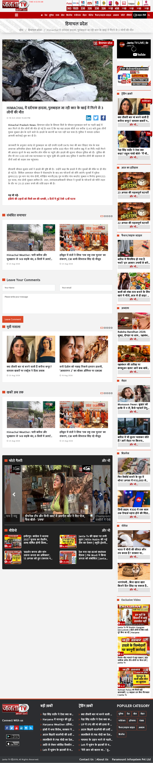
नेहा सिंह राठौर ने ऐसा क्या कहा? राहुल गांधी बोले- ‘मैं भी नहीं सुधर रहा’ (132, 152)
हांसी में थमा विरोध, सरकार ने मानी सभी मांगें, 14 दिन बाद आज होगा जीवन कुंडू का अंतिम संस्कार (58, 729)
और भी (106, 461)
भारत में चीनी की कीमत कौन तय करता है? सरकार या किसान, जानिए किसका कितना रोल (133, 551)
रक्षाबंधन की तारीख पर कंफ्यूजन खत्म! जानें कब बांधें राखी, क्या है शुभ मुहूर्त (132, 366)
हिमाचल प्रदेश (35, 30)
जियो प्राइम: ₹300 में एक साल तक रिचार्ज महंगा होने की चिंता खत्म (133, 511)
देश (46, 15)
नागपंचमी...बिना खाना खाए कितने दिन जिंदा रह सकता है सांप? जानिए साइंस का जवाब (132, 584)
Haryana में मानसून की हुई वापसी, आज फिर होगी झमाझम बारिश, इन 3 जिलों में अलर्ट (58, 719)
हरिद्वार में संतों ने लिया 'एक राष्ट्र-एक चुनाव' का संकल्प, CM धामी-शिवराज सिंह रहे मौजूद (83, 257)
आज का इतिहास (129, 168)
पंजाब (141, 720)
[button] (13, 493)
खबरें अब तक (15, 392)
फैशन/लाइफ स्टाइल (103, 15)
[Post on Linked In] (88, 117)
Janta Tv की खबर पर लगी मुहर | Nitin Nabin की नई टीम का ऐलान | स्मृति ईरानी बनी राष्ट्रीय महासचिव (93, 540)
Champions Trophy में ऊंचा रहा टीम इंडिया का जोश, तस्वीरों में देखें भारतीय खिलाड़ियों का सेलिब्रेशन (57, 518)
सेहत (85, 15)
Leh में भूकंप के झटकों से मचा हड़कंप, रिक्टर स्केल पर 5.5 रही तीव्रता (58, 750)
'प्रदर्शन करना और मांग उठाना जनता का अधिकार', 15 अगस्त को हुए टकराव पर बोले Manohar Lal (38, 555)
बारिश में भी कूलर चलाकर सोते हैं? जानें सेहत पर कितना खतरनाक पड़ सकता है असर (133, 439)
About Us (102, 759)
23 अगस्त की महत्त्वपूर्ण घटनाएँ (133, 193)
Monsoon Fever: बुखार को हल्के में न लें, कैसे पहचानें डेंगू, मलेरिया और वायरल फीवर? (133, 406)
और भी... (134, 125)
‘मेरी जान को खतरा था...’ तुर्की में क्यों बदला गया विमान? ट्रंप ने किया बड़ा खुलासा (97, 750)
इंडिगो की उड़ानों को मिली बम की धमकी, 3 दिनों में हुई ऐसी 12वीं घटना (41, 199)
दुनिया (51, 15)
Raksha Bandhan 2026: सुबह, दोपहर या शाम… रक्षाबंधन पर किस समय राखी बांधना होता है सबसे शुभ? (133, 333)
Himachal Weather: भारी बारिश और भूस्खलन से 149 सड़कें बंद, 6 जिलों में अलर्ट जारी (29, 257)
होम (21, 30)
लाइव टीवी (141, 15)
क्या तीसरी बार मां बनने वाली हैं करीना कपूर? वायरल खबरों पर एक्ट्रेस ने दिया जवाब (29, 369)
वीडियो (129, 15)
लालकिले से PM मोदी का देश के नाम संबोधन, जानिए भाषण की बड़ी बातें (58, 740)
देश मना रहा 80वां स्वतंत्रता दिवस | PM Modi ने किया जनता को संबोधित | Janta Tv (92, 555)
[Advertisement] (57, 599)
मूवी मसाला (13, 327)
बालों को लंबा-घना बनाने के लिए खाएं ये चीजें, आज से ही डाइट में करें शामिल (134, 293)
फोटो (123, 15)
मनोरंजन (77, 15)
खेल (63, 15)
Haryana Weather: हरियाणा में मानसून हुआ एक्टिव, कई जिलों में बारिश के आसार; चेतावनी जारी (58, 724)
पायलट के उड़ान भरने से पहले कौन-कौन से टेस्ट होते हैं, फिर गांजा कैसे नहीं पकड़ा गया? (97, 740)
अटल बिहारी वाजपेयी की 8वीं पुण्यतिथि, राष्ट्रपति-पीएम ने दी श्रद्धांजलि (58, 735)
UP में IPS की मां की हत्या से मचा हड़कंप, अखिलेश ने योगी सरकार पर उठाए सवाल (97, 724)
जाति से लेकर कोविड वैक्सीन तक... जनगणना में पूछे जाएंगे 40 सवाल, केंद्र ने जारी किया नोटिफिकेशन (58, 745)
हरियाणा (132, 720)
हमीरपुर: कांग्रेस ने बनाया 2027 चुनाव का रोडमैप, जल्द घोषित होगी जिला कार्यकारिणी (36, 540)
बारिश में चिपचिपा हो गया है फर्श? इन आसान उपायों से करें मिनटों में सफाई (133, 261)
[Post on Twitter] (95, 117)
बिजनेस (69, 15)
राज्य (57, 15)
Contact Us (86, 759)
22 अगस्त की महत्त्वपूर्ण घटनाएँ (133, 223)
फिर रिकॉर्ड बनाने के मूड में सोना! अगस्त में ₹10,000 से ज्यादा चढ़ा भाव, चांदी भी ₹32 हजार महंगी (132, 478)
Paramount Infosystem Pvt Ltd (131, 759)
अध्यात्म (116, 15)
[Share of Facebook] (103, 117)
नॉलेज (90, 15)
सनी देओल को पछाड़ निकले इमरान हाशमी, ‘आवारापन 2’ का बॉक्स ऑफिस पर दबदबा (81, 369)
